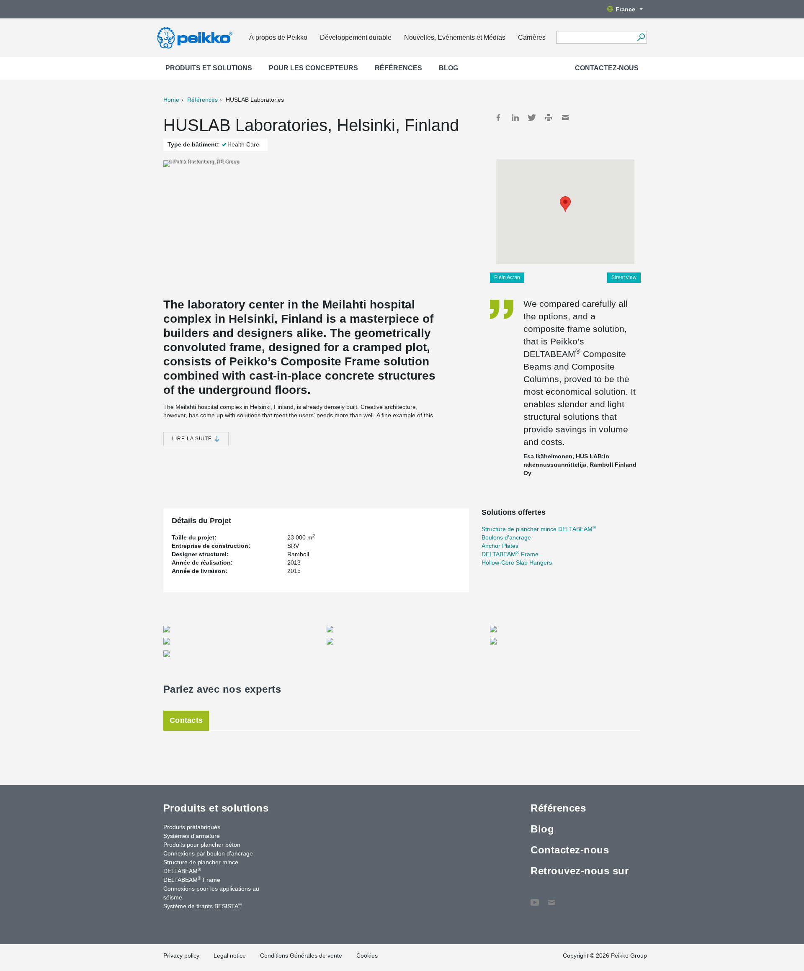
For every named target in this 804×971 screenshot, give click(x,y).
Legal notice (230, 955)
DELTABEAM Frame (510, 554)
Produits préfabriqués (191, 827)
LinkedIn (515, 117)
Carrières (532, 37)
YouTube (535, 898)
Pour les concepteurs (313, 68)
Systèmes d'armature (191, 835)
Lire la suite (193, 439)
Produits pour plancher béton (201, 844)
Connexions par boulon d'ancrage (208, 853)
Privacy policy (181, 955)
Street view (623, 277)
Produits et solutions (208, 68)
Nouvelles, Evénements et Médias (454, 37)
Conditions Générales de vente (301, 955)
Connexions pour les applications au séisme (211, 893)
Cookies (367, 955)
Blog (448, 68)
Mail (565, 117)
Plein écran (507, 277)
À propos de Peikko (278, 37)
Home (171, 99)
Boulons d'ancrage (506, 537)
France (625, 9)
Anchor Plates (500, 545)
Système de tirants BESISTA (202, 905)
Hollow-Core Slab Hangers (517, 562)
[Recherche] (641, 37)
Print (548, 117)
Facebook (498, 117)
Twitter (532, 117)
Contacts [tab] (186, 720)
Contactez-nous (607, 68)
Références (398, 68)
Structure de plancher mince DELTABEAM (539, 529)
